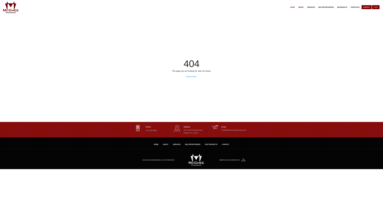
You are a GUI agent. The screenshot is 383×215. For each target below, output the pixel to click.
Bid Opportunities (326, 7)
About (301, 7)
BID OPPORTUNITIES (192, 144)
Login (376, 7)
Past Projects (211, 144)
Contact (366, 7)
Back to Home (191, 76)
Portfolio (355, 7)
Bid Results (342, 7)
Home (292, 7)
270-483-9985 (151, 130)
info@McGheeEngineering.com (233, 130)
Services (311, 7)
